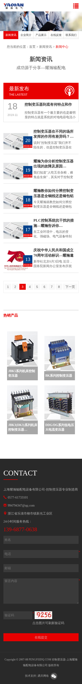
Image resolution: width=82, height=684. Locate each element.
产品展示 (41, 35)
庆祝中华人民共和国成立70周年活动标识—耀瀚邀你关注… (53, 253)
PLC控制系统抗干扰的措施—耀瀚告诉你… (53, 223)
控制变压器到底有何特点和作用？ (48, 105)
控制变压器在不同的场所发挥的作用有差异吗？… (53, 134)
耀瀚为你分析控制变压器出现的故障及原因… (53, 163)
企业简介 (25, 35)
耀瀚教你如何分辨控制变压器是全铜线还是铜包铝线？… (53, 193)
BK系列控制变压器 (58, 375)
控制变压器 (54, 489)
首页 (32, 46)
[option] (10, 35)
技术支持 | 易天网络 (37, 676)
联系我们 (71, 35)
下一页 (70, 287)
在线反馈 (56, 35)
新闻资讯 (10, 35)
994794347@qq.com (21, 505)
